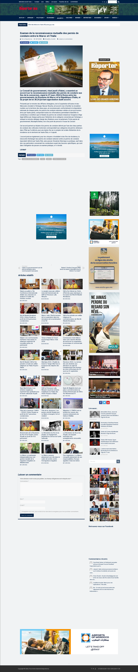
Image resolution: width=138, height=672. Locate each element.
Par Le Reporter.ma (27, 39)
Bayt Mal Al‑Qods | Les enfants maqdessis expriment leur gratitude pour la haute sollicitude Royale (29, 390)
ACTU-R (21, 17)
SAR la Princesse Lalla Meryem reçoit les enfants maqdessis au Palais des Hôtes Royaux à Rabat (50, 390)
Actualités (48, 39)
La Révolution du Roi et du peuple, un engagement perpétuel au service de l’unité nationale (51, 435)
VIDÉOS (114, 17)
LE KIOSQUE (74, 2)
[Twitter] (104, 2)
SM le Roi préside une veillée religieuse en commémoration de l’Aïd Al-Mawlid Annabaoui (72, 318)
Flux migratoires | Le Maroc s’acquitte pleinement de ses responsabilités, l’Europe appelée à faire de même (72, 458)
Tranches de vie (63, 2)
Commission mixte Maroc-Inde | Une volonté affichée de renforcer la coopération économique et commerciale (72, 340)
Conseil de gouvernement (30, 159)
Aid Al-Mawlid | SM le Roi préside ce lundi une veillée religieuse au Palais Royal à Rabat (29, 364)
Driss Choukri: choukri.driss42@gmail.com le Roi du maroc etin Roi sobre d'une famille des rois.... (104, 577)
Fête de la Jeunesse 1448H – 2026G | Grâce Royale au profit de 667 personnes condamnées (29, 413)
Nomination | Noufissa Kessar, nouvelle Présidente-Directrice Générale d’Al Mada (109, 424)
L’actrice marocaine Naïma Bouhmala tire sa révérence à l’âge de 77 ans (109, 450)
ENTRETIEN (87, 17)
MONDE (77, 17)
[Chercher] (118, 1)
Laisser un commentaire (65, 39)
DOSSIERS (97, 17)
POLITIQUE (40, 17)
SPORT (106, 17)
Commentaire (24, 481)
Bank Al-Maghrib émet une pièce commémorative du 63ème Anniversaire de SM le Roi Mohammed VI (73, 390)
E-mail (22, 505)
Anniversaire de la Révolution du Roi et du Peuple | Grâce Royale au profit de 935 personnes (29, 435)
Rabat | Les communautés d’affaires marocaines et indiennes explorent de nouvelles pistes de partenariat (29, 341)
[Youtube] (106, 2)
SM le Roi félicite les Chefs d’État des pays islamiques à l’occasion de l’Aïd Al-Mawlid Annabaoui (55, 24)
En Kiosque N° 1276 (104, 59)
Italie (42, 159)
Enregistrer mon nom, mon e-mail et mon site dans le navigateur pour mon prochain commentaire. (50, 511)
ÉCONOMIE (50, 17)
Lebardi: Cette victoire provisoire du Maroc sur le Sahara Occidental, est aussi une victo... (104, 571)
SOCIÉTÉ (60, 18)
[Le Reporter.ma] (28, 8)
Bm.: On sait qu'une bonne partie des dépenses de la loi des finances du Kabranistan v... (102, 589)
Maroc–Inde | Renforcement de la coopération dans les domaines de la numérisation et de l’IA (51, 318)
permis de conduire (59, 159)
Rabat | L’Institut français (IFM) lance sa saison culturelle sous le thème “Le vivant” (70, 269)
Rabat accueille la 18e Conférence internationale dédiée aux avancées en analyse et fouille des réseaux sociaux (28, 294)
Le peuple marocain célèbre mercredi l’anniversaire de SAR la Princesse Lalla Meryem (51, 294)
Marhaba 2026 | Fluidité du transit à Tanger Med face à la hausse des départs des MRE (51, 364)
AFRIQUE (30, 17)
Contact (37, 2)
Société (53, 39)
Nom (22, 499)
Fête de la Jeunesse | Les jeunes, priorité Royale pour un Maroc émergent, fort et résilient (51, 413)
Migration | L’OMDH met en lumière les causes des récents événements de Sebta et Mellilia (72, 413)
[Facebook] (102, 2)
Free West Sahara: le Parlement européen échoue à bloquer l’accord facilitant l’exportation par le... (103, 564)
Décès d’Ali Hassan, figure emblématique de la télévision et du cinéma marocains (109, 441)
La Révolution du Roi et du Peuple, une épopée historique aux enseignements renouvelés (72, 435)
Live (42, 2)
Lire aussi (54, 2)
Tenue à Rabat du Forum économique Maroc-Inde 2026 (50, 339)
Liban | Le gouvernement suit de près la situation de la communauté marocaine (32, 269)
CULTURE (69, 17)
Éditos (47, 2)
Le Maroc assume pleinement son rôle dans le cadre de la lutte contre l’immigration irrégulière (51, 458)
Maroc (49, 159)
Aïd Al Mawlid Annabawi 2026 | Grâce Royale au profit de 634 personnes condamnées (28, 318)
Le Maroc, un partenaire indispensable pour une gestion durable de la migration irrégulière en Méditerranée (28, 458)
